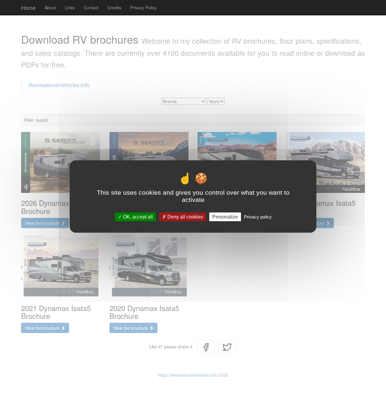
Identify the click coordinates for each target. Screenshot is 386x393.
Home (28, 7)
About (50, 8)
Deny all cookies (184, 216)
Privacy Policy (143, 8)
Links (70, 8)
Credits (114, 8)
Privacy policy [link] (258, 216)
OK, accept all (137, 216)
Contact (91, 8)
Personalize (225, 216)
